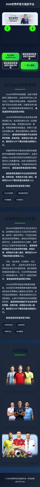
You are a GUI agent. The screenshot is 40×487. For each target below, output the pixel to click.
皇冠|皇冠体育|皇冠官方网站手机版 (10, 65)
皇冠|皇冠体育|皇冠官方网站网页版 (29, 56)
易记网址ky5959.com (11, 56)
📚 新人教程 (29, 65)
